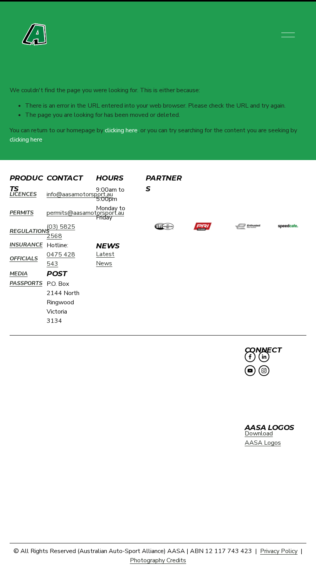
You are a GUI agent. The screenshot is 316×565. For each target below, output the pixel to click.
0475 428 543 (61, 259)
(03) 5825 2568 (61, 231)
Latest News (105, 259)
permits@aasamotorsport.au (85, 213)
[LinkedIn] (264, 356)
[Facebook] (250, 356)
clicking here (121, 130)
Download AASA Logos (263, 438)
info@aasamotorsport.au (80, 194)
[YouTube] (250, 370)
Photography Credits (158, 560)
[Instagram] (264, 370)
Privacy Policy (279, 551)
